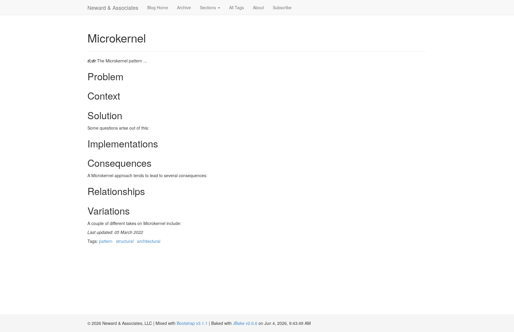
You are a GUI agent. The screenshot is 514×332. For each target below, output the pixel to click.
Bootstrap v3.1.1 (192, 323)
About (258, 7)
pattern (105, 241)
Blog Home (157, 7)
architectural (148, 241)
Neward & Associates (112, 7)
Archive (184, 7)
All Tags (236, 7)
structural (125, 241)
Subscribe (282, 7)
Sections (208, 7)
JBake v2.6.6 (245, 323)
